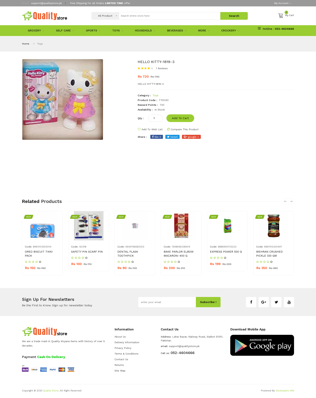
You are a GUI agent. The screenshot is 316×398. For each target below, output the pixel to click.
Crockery (228, 30)
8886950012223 (227, 246)
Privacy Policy (122, 347)
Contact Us (121, 359)
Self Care (63, 30)
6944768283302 (134, 246)
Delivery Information (126, 342)
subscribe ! (208, 302)
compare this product (185, 129)
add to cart (180, 118)
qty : (141, 118)
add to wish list (152, 129)
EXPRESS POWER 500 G (226, 251)
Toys (116, 30)
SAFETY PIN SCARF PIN (87, 251)
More (202, 30)
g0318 (82, 246)
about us (120, 336)
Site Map (119, 370)
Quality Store (51, 390)
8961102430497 (273, 246)
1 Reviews (162, 68)
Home (25, 43)
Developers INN (285, 390)
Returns (119, 364)
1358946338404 (181, 246)
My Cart (289, 15)
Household (143, 30)
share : (142, 136)
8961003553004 (42, 246)
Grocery (34, 30)
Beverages (175, 30)
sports (91, 30)
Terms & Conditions (126, 353)
